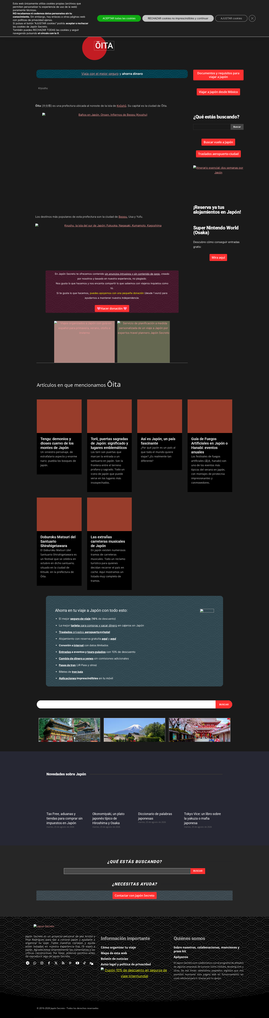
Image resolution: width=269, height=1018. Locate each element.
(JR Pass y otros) (78, 665)
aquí (104, 638)
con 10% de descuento (97, 652)
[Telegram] (27, 963)
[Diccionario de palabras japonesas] (157, 794)
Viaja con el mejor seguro (100, 74)
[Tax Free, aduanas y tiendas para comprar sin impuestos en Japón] (65, 794)
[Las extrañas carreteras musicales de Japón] (109, 514)
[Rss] (63, 963)
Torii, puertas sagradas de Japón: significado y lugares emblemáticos (109, 443)
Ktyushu (43, 88)
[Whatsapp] (34, 963)
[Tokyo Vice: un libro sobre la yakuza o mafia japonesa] (203, 794)
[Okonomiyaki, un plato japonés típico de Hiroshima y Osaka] (111, 794)
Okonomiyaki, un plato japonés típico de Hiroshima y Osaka (108, 818)
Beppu (123, 216)
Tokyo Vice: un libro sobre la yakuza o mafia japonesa (202, 818)
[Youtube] (77, 963)
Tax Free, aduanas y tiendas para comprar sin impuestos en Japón (64, 818)
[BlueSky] (91, 963)
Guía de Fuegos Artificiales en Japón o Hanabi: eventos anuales (209, 445)
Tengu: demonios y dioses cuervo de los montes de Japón (57, 443)
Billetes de (71, 671)
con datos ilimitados (83, 645)
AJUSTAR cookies (231, 18)
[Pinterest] (70, 963)
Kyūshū (121, 105)
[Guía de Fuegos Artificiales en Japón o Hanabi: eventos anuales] (210, 416)
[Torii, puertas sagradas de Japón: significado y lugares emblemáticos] (109, 416)
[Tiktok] (84, 963)
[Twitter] (56, 963)
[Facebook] (49, 963)
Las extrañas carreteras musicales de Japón (108, 541)
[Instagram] (41, 963)
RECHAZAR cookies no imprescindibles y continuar (178, 18)
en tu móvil (86, 678)
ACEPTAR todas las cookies (119, 18)
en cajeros (101, 625)
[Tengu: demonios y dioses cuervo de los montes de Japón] (59, 416)
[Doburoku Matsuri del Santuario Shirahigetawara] (59, 514)
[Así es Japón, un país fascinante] (159, 416)
